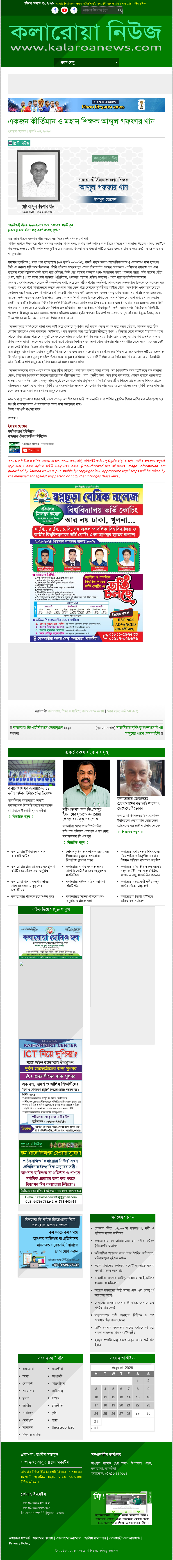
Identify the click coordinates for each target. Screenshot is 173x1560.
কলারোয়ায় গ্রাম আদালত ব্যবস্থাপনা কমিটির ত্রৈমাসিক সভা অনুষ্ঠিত (33, 868)
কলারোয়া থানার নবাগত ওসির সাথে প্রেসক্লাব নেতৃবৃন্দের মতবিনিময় (30, 885)
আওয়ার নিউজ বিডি (33, 1472)
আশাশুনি (57, 1376)
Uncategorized (63, 1427)
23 (148, 1405)
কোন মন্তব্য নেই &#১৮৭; (122, 711)
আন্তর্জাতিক (58, 1383)
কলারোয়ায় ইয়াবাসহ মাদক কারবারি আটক (28, 853)
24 (96, 1413)
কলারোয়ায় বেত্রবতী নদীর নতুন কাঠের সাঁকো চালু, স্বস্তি (140, 883)
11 (105, 1397)
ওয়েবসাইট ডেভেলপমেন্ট (124, 1538)
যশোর (55, 1398)
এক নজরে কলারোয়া (68, 1538)
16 (148, 1397)
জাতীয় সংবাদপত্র (95, 1538)
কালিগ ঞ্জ (57, 1391)
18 (105, 1405)
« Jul (94, 1428)
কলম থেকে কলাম (93, 711)
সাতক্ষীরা (57, 1369)
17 (96, 1405)
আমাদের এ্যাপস (43, 1538)
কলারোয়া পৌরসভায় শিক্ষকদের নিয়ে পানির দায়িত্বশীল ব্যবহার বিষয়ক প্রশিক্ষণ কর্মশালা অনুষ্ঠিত (140, 855)
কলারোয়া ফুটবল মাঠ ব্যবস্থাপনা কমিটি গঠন (85, 883)
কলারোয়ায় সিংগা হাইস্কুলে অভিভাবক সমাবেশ (137, 898)
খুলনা (26, 1398)
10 (96, 1397)
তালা (26, 1376)
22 (137, 1405)
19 (113, 1405)
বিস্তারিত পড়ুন (21, 816)
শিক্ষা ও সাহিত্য (71, 711)
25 (105, 1413)
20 (121, 1405)
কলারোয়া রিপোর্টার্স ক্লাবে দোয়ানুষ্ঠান (38, 727)
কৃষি (54, 1413)
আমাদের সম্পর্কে (19, 1538)
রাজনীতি (57, 1405)
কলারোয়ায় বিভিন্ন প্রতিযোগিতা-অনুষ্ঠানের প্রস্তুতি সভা (85, 898)
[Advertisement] (90, 84)
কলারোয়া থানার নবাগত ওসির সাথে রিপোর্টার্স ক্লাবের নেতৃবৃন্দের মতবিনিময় (86, 871)
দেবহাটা (28, 1383)
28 (128, 1413)
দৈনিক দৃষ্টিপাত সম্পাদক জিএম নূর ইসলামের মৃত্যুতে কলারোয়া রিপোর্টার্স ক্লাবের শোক (87, 855)
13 (121, 1397)
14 (128, 1397)
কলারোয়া (54, 711)
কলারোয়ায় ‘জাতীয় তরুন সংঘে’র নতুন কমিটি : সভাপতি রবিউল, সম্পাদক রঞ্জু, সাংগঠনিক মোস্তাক (141, 871)
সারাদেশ (28, 1413)
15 (137, 1397)
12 (113, 1397)
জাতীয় (27, 1405)
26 (113, 1413)
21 (128, 1405)
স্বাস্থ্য (54, 1420)
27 (121, 1413)
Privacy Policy (19, 1543)
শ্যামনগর (28, 1391)
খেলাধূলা (28, 1420)
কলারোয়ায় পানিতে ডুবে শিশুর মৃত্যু (32, 896)
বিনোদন (28, 1427)
